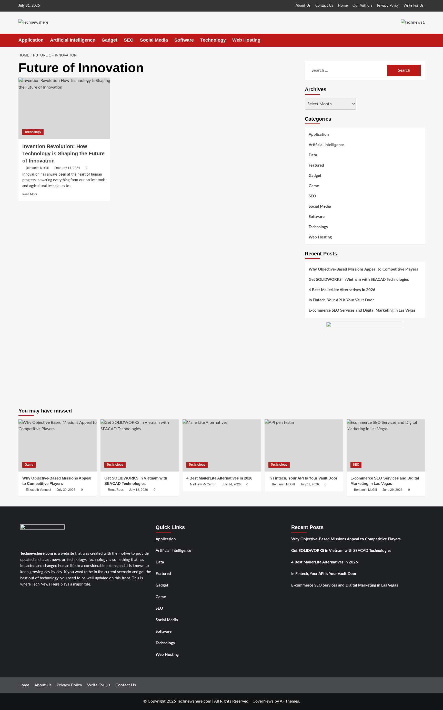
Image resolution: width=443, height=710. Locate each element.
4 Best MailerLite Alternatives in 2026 (342, 290)
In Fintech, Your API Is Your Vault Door (341, 300)
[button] (421, 40)
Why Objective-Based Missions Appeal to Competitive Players (363, 270)
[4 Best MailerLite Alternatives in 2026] (222, 445)
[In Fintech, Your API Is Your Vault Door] (304, 445)
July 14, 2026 (231, 484)
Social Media (154, 40)
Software (184, 40)
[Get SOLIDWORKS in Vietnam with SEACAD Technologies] (139, 445)
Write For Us (414, 5)
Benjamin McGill (37, 168)
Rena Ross (116, 490)
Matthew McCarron (203, 484)
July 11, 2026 (309, 484)
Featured (316, 165)
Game (314, 186)
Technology (213, 40)
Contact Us (324, 5)
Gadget (109, 40)
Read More (29, 194)
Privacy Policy (388, 5)
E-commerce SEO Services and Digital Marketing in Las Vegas (362, 311)
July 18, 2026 (138, 490)
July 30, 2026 (66, 490)
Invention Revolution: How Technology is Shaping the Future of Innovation (63, 153)
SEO (129, 40)
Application (31, 40)
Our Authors (362, 5)
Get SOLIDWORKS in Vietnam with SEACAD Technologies (359, 280)
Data (313, 155)
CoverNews (263, 701)
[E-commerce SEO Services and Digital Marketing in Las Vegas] (386, 445)
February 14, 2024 (67, 168)
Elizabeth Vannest (38, 490)
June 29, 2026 (392, 490)
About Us (303, 5)
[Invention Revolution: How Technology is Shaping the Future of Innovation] (64, 108)
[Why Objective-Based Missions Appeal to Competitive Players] (57, 445)
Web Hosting (246, 40)
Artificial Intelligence (72, 40)
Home (343, 5)
